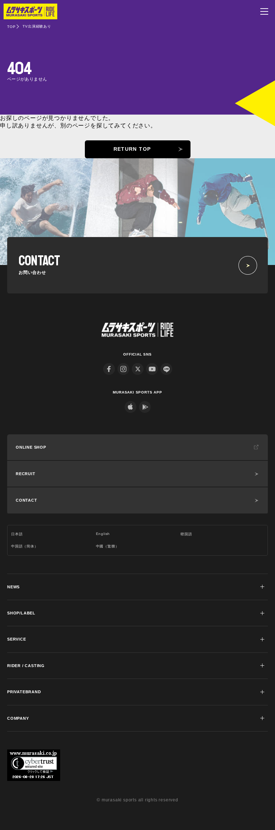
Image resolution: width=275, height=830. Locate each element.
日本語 (17, 534)
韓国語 (186, 534)
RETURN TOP (132, 149)
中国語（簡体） (24, 546)
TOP (11, 27)
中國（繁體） (107, 546)
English (103, 534)
